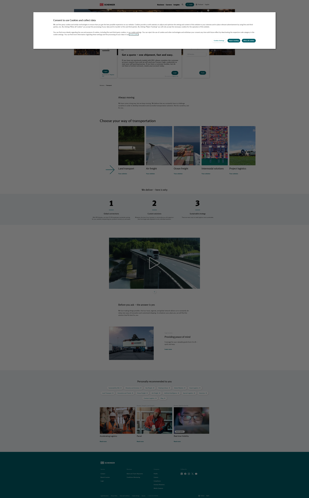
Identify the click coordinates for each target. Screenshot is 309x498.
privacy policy (133, 34)
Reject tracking (234, 40)
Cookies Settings (219, 40)
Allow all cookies (248, 40)
